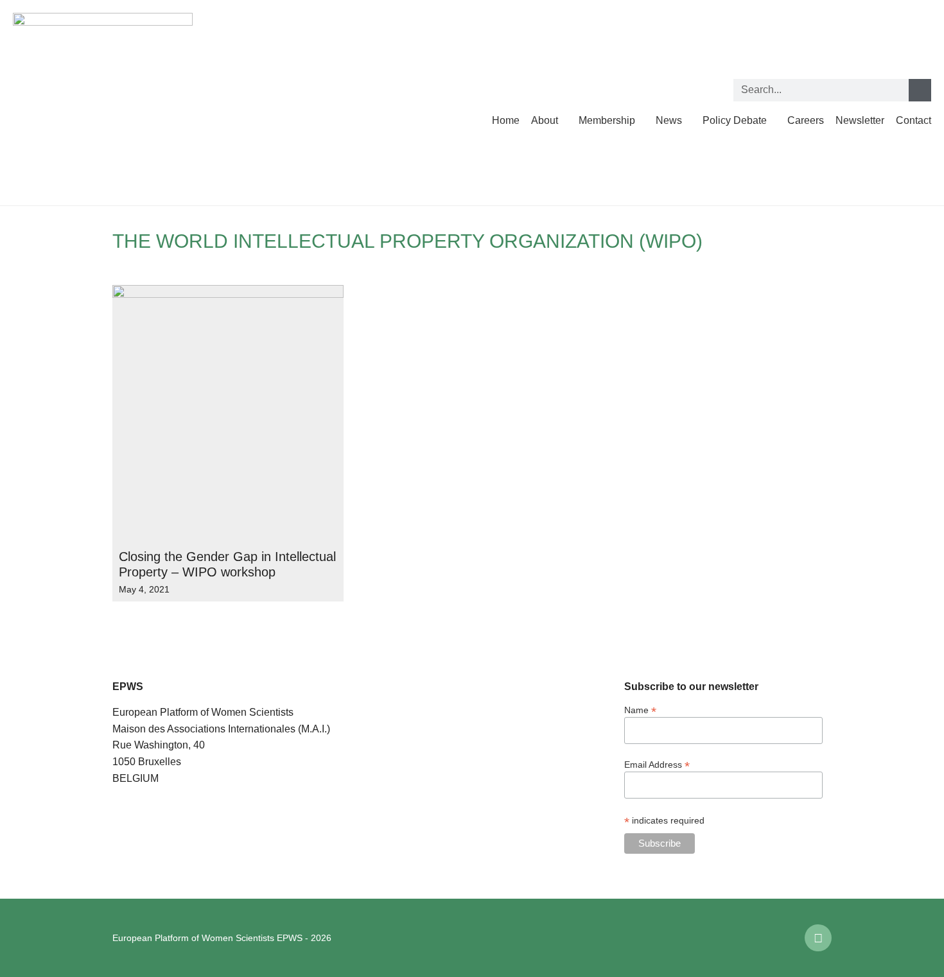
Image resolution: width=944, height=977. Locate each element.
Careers (805, 120)
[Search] (920, 90)
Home (506, 120)
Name (640, 709)
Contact (913, 120)
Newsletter (859, 120)
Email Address (657, 764)
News (669, 120)
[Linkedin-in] (818, 937)
